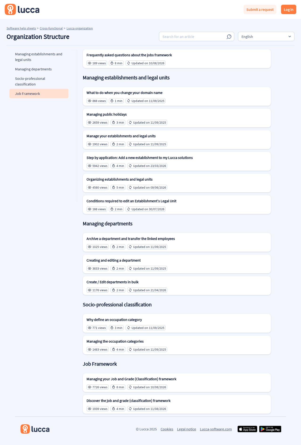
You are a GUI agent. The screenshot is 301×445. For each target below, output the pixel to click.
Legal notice (186, 429)
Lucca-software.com (216, 429)
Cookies (167, 429)
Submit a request (259, 9)
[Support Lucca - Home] (22, 9)
